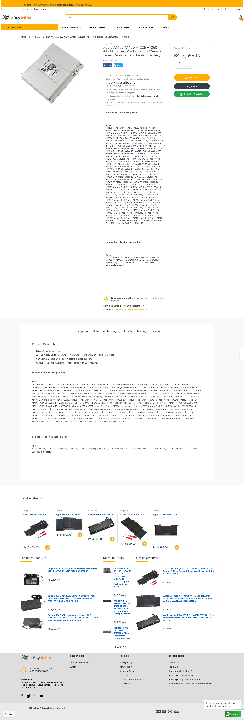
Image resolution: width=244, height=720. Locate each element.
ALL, (119, 79)
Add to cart (193, 77)
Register (231, 9)
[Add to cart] (47, 547)
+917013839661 (40, 671)
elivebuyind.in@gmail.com (36, 9)
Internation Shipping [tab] (134, 331)
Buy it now (191, 86)
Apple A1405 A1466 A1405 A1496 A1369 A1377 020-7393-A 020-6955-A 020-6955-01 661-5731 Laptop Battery (166, 514)
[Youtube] (41, 696)
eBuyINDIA (27, 510)
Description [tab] (81, 331)
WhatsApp (146, 96)
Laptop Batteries (144, 79)
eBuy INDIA (107, 44)
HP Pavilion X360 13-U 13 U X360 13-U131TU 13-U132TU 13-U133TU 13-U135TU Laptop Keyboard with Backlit (123, 577)
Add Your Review (110, 60)
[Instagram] (35, 696)
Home (23, 37)
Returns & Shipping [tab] (104, 331)
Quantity (177, 62)
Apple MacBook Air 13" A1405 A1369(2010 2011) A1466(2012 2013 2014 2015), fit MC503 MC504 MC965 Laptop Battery (133, 514)
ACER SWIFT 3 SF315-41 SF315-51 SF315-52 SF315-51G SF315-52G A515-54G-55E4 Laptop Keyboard (122, 607)
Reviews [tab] (156, 331)
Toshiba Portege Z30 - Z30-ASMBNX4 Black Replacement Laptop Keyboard (122, 633)
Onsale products (147, 558)
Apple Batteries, (128, 79)
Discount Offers (113, 558)
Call (138, 96)
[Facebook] (22, 696)
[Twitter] (28, 696)
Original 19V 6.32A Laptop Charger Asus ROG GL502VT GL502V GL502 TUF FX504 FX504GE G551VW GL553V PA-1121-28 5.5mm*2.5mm (73, 618)
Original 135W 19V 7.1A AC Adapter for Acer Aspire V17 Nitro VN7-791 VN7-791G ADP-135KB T (72, 569)
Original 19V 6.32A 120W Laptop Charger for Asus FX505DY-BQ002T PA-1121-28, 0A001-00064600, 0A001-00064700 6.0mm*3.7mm (71, 598)
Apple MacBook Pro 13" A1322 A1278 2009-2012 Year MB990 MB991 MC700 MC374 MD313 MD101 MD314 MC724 (101, 514)
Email (155, 96)
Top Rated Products (33, 558)
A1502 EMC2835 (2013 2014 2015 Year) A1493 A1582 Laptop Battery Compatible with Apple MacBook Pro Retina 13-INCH (36, 514)
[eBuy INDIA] (17, 17)
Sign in (240, 9)
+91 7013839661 (10, 9)
